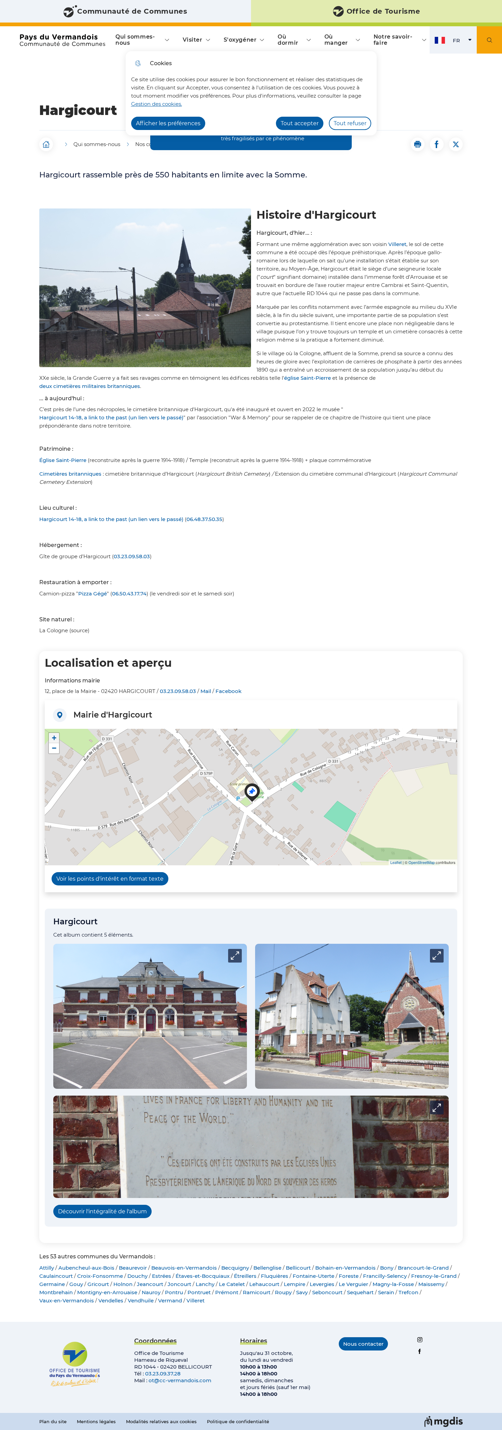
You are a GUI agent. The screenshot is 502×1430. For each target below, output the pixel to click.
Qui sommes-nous (135, 39)
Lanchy (205, 1284)
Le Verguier (353, 1284)
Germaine (52, 1284)
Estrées (161, 1276)
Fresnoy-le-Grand (434, 1276)
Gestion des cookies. (156, 104)
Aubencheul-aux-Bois (86, 1268)
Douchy (137, 1276)
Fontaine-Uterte (313, 1276)
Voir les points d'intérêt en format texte (110, 879)
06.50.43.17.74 (129, 593)
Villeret (397, 244)
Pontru (174, 1292)
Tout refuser (350, 123)
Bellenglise (267, 1268)
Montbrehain (56, 1292)
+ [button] (54, 738)
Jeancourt (150, 1284)
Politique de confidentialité (238, 1421)
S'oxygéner (240, 40)
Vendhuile (141, 1300)
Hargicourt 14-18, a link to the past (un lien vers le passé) (111, 417)
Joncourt (179, 1284)
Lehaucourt (264, 1284)
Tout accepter (300, 123)
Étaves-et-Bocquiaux (202, 1276)
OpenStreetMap (421, 862)
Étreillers (245, 1276)
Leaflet (396, 862)
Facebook (228, 691)
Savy (302, 1292)
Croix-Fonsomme (100, 1276)
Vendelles (110, 1300)
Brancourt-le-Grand (423, 1268)
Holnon (123, 1284)
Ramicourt (256, 1292)
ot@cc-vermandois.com (180, 1380)
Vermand (170, 1300)
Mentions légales (96, 1421)
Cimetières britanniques (70, 474)
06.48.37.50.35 (204, 519)
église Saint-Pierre (307, 378)
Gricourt (98, 1284)
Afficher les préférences (168, 123)
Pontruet (199, 1292)
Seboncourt (327, 1292)
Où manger (336, 39)
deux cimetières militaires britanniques (89, 386)
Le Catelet (232, 1284)
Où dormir (288, 39)
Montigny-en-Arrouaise (107, 1292)
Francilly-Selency (385, 1276)
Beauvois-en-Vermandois (184, 1268)
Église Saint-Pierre (62, 460)
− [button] (54, 748)
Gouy (76, 1284)
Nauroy (151, 1292)
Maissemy (431, 1284)
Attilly (46, 1268)
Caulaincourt (56, 1276)
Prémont (226, 1292)
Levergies (322, 1284)
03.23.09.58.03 (132, 556)
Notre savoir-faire (393, 39)
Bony (386, 1268)
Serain (386, 1292)
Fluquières (274, 1276)
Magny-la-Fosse (393, 1284)
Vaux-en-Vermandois (66, 1300)
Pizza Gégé (92, 593)
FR (465, 42)
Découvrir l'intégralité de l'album (102, 1211)
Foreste (349, 1276)
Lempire (294, 1284)
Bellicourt (298, 1268)
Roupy (283, 1292)
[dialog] (251, 93)
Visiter (193, 40)
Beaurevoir (133, 1268)
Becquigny (235, 1268)
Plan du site (53, 1421)
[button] (417, 144)
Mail (205, 691)
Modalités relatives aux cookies (161, 1421)
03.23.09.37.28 (163, 1373)
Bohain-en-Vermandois (345, 1268)
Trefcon (408, 1292)
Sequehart (360, 1292)
